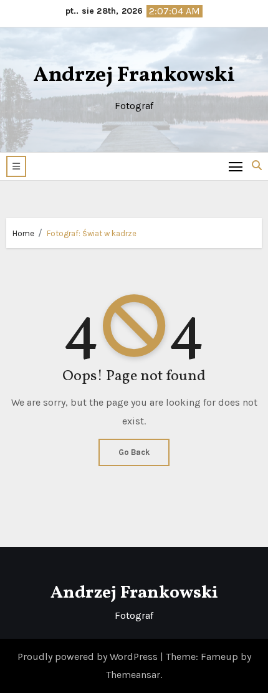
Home (23, 233)
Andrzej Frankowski (134, 75)
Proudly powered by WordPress (88, 656)
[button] (16, 166)
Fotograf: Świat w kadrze (91, 233)
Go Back (134, 452)
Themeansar (133, 675)
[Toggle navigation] (236, 166)
